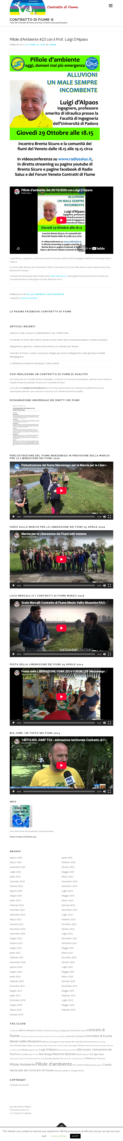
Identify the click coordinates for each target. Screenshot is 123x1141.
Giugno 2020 (16, 971)
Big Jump (57, 1031)
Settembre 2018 (17, 1000)
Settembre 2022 (17, 933)
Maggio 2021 (68, 948)
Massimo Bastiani (64, 1054)
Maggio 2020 (68, 971)
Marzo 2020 (67, 976)
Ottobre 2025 (68, 867)
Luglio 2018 (67, 1000)
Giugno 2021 (16, 948)
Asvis (52, 1031)
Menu (110, 5)
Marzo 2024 (67, 900)
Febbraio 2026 (68, 862)
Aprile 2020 (15, 976)
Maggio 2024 (68, 895)
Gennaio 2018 (16, 1014)
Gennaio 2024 (68, 905)
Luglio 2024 (67, 890)
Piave (88, 1058)
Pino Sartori (77, 1065)
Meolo (79, 1054)
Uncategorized (55, 294)
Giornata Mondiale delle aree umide (47, 1046)
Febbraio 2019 (68, 995)
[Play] (13, 516)
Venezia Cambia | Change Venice (69, 1070)
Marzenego (45, 1054)
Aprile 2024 (15, 900)
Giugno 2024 (16, 895)
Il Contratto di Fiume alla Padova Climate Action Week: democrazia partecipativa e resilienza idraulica (59, 339)
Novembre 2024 (69, 881)
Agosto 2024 (16, 890)
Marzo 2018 (15, 1009)
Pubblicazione (89, 1065)
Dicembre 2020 (69, 957)
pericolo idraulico (52, 1058)
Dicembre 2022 (69, 924)
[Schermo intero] (109, 516)
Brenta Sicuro (80, 1030)
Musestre (85, 1054)
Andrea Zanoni (43, 1030)
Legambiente (33, 1050)
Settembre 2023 (17, 914)
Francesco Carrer (98, 1041)
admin (52, 44)
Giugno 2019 (16, 990)
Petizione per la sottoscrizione (72, 1059)
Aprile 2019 (15, 995)
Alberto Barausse (27, 1030)
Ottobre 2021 (16, 943)
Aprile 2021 (15, 952)
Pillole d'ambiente (53, 1064)
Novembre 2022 (18, 929)
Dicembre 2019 (17, 986)
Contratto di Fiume (74, 1036)
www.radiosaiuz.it (58, 276)
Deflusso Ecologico (49, 1041)
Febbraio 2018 (68, 1009)
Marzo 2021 (67, 952)
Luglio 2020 (67, 967)
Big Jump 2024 (68, 1030)
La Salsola (23, 1049)
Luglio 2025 (15, 871)
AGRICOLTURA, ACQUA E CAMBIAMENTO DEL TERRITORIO (39, 333)
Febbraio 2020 (17, 981)
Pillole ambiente (35, 294)
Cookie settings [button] (58, 1135)
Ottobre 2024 (16, 886)
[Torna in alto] (61, 1127)
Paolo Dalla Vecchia (36, 1059)
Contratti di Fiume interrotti (31, 1036)
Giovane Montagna (69, 1046)
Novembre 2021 (69, 938)
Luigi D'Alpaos (29, 298)
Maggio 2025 (68, 871)
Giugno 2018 (16, 1005)
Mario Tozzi (34, 1054)
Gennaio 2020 (68, 981)
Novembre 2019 (69, 986)
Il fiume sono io (84, 1045)
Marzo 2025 (67, 876)
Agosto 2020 (16, 967)
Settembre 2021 (69, 943)
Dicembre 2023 (17, 909)
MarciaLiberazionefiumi (67, 1050)
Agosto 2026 (16, 857)
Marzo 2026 (15, 862)
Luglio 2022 (67, 933)
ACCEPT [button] (75, 1136)
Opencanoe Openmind (19, 1059)
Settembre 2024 (69, 886)
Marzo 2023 (15, 919)
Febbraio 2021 (17, 957)
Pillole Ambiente (22, 1064)
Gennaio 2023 (16, 924)
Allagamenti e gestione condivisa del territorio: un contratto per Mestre (44, 346)
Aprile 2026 (67, 857)
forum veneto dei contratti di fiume (74, 1041)
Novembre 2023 (69, 909)
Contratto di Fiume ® (32, 20)
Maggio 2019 (68, 990)
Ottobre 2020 (68, 962)
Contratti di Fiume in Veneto (53, 1036)
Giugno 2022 (16, 938)
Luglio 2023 (67, 914)
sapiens (99, 1065)
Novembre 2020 (18, 962)
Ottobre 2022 (68, 929)
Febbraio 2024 (17, 905)
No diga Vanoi (97, 1054)
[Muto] (104, 516)
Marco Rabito (23, 1054)
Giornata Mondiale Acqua (21, 1045)
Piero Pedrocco (98, 1058)
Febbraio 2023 (68, 919)
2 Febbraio (14, 1031)
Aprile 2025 (15, 876)
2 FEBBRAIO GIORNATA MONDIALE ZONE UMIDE (34, 363)
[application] (61, 491)
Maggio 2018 (68, 1005)
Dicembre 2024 (17, 881)
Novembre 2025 (18, 867)
